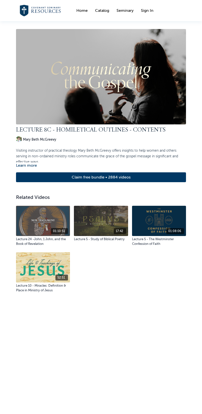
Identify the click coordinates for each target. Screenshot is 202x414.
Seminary (125, 10)
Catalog (102, 10)
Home (82, 10)
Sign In (147, 10)
